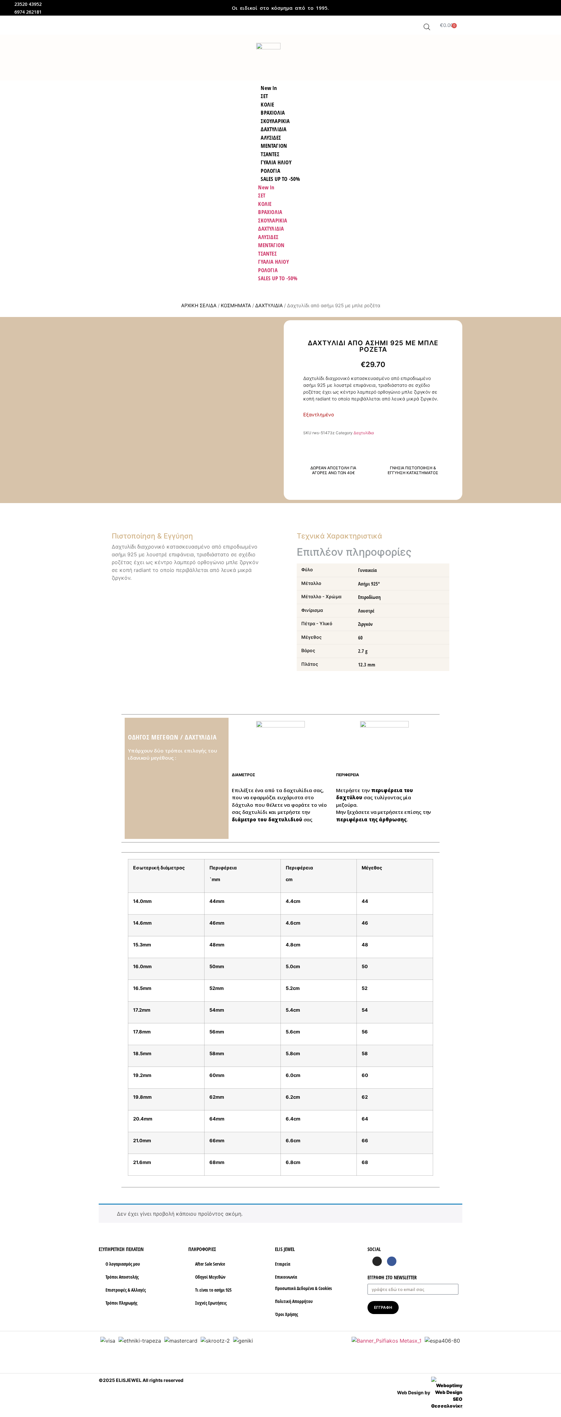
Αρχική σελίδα (199, 306)
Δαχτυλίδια (269, 306)
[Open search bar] (427, 27)
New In (266, 187)
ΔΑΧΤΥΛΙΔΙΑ (271, 228)
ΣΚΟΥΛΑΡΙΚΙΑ (272, 220)
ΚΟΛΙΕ (264, 204)
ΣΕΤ (261, 195)
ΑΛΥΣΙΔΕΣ (268, 237)
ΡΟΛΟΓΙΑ (267, 270)
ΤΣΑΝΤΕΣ (267, 253)
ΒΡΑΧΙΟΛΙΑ (270, 212)
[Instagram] (377, 1261)
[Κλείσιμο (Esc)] (539, 7)
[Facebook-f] (391, 1261)
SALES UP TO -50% (280, 179)
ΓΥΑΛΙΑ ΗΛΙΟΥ (273, 261)
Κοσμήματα (236, 306)
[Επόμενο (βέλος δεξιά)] (549, 708)
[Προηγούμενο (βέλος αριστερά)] (11, 708)
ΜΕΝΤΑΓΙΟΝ (271, 245)
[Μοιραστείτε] (554, 7)
